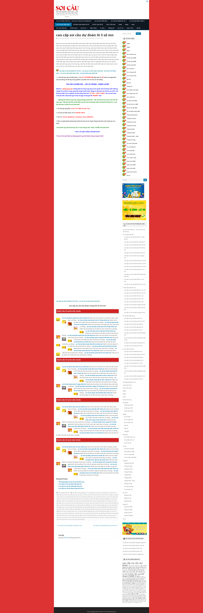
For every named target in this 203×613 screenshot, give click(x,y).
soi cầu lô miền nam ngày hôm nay (100, 505)
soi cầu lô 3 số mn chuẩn (106, 495)
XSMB (120, 24)
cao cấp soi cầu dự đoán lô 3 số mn (133, 363)
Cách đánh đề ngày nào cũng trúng (134, 568)
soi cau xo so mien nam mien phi (76, 519)
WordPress (113, 611)
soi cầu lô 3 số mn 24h (93, 495)
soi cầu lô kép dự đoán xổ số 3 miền (102, 501)
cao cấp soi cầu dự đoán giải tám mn (70, 486)
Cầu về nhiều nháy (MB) (133, 111)
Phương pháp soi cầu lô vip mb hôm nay (71, 482)
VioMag (92, 611)
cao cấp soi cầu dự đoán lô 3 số (80, 492)
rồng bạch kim (136, 580)
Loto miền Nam (131, 154)
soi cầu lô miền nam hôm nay (67, 505)
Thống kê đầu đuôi (132, 115)
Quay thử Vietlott (132, 172)
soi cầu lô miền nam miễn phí (82, 505)
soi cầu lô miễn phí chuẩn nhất (72, 509)
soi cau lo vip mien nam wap (74, 515)
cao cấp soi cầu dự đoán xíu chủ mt (133, 345)
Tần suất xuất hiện (132, 143)
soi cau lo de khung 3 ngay (134, 582)
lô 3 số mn (78, 71)
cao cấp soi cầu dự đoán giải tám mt (133, 327)
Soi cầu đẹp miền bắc (100, 21)
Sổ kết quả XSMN (131, 61)
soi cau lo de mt (129, 584)
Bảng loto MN (127, 501)
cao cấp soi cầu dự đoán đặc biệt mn (70, 484)
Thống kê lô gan (131, 118)
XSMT (133, 24)
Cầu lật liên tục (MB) (132, 104)
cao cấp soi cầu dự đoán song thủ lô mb (134, 312)
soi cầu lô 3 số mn (82, 495)
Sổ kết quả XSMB (131, 58)
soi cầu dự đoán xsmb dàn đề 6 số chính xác (89, 344)
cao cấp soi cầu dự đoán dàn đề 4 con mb (135, 260)
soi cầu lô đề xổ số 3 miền (72, 501)
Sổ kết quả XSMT (131, 65)
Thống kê (111, 28)
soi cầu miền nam (85, 73)
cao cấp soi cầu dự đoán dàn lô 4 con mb (134, 284)
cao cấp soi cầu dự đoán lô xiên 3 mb (133, 299)
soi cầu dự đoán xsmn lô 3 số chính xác (92, 433)
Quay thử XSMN (131, 165)
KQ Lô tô (120, 28)
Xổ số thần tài (131, 97)
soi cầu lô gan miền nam (85, 501)
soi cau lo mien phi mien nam (69, 511)
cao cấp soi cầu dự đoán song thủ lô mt (134, 343)
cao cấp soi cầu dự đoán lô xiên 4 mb (133, 301)
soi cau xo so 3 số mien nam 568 (106, 517)
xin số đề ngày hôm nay (136, 602)
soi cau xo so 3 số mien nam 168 (70, 517)
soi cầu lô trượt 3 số (79, 513)
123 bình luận (100, 38)
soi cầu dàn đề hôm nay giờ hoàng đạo (133, 591)
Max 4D (129, 83)
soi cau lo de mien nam (99, 497)
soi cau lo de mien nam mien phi (72, 499)
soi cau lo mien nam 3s (78, 503)
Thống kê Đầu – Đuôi (132, 136)
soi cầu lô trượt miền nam (91, 513)
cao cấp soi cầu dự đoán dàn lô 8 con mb (134, 293)
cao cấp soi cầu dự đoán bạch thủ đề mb (134, 245)
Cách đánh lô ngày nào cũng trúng (134, 566)
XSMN (126, 24)
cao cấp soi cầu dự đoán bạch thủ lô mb (134, 253)
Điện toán (93, 28)
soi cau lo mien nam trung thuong (73, 507)
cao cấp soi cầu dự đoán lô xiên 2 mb (133, 296)
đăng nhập (67, 537)
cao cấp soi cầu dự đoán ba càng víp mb (134, 242)
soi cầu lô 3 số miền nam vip (69, 495)
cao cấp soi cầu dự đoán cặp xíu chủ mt (134, 321)
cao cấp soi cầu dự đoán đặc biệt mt (133, 324)
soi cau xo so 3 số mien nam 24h (88, 517)
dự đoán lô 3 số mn (94, 492)
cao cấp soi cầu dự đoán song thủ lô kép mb (134, 542)
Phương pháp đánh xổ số (81, 24)
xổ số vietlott (130, 68)
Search (138, 33)
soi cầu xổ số (138, 600)
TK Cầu (102, 28)
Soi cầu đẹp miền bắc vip (118, 21)
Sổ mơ (128, 175)
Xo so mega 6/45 (131, 72)
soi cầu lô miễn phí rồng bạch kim (86, 511)
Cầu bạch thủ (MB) (132, 100)
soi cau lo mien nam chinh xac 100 (93, 503)
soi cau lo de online (139, 584)
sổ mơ (138, 28)
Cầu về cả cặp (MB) (132, 108)
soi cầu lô (143, 591)
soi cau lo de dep (135, 582)
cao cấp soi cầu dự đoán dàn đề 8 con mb (135, 266)
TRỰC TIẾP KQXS (110, 24)
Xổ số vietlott (127, 416)
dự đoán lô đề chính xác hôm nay (134, 578)
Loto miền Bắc (131, 150)
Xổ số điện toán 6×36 (129, 437)
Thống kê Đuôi (131, 132)
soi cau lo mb (67, 503)
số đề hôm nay (141, 601)
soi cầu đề (135, 601)
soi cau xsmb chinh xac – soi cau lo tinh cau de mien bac (67, 12)
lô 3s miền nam (104, 492)
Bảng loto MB (127, 495)
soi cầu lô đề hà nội (131, 595)
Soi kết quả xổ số (97, 24)
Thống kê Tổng (131, 140)
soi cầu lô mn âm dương (128, 592)
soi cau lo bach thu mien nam (70, 497)
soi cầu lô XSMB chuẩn (139, 592)
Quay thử (130, 28)
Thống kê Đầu (131, 129)
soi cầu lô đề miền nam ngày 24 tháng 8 (99, 499)
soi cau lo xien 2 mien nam (89, 515)
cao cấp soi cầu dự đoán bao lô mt (133, 318)
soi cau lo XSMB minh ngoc (137, 588)
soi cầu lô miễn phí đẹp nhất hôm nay (90, 509)
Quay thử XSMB (131, 161)
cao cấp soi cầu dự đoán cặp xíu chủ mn (105, 525)
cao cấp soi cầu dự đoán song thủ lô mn (71, 488)
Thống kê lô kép (131, 125)
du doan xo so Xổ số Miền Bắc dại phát (133, 571)
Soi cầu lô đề (84, 499)
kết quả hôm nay (61, 28)
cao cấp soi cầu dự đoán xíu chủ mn (133, 379)
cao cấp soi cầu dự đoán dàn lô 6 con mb (134, 290)
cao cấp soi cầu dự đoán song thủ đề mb (134, 304)
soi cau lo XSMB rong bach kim (133, 589)
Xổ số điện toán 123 (132, 93)
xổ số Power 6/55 (131, 75)
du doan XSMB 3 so (133, 575)
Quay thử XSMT (131, 168)
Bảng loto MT (127, 498)
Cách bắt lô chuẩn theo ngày (135, 566)
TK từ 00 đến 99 (131, 147)
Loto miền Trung (131, 157)
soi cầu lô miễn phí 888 (101, 507)
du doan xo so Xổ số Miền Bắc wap (133, 572)
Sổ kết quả (73, 28)
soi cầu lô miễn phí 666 (88, 507)
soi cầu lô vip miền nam (105, 513)
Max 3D (129, 79)
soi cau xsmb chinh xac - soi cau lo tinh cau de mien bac (71, 38)
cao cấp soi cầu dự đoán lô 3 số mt (133, 330)
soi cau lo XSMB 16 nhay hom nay (134, 587)
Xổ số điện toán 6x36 (132, 90)
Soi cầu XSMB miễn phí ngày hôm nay (133, 599)
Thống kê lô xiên (131, 122)
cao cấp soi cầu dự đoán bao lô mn (133, 351)
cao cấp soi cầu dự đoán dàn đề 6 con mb (135, 263)
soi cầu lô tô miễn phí (67, 513)
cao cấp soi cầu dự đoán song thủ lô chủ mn (87, 306)
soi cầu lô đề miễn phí (135, 597)
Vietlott (83, 28)
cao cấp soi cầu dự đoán (132, 564)
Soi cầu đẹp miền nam (62, 24)
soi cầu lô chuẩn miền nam (86, 497)
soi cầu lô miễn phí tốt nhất (102, 511)
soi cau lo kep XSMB (136, 586)
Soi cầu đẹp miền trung (136, 21)
